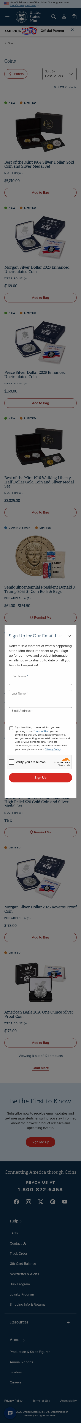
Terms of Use (41, 731)
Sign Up (40, 777)
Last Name (19, 693)
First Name (19, 676)
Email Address (22, 710)
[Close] (69, 636)
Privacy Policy (52, 749)
